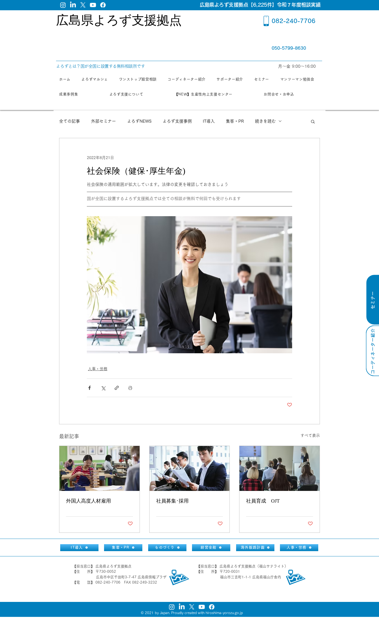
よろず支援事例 (177, 121)
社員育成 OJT (263, 501)
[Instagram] (63, 5)
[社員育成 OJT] (279, 468)
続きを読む (265, 121)
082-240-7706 (293, 21)
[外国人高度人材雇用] (99, 468)
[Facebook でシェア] (89, 387)
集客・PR (235, 121)
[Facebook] (103, 5)
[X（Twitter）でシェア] (103, 387)
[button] (312, 121)
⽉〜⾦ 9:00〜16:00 (297, 66)
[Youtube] (93, 5)
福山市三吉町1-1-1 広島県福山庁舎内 (250, 577)
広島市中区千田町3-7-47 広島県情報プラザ (131, 577)
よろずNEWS (139, 121)
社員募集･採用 (172, 501)
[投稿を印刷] (130, 387)
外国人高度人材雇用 (88, 501)
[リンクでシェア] (116, 387)
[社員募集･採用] (190, 468)
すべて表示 (310, 435)
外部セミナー (103, 121)
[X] (83, 5)
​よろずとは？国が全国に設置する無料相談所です (100, 66)
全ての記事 (69, 121)
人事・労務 (97, 369)
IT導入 (209, 121)
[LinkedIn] (73, 5)
